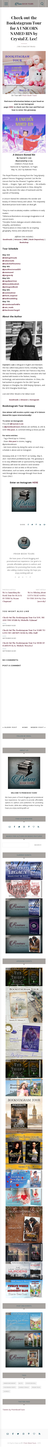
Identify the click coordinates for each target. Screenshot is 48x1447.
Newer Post (37, 727)
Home (25, 727)
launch (6, 1391)
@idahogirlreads (9, 258)
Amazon (18, 239)
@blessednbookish (10, 284)
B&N (25, 239)
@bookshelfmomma (11, 263)
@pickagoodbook (10, 287)
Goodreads (7, 239)
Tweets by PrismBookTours (14, 1409)
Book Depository (36, 239)
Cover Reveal (31, 1383)
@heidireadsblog (9, 298)
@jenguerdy (7, 275)
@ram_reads (7, 307)
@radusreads (8, 261)
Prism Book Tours (29, 95)
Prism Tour (36, 1387)
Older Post (10, 727)
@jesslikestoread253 (11, 269)
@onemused (7, 272)
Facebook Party (10, 1387)
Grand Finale (24, 1387)
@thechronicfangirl (11, 310)
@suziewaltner (9, 293)
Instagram (34, 400)
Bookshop (24, 242)
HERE (11, 107)
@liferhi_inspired (9, 295)
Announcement (10, 1383)
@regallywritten (9, 281)
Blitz (21, 1383)
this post (13, 441)
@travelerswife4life (11, 304)
